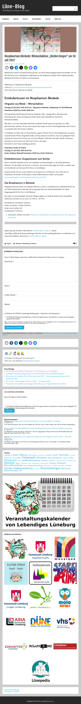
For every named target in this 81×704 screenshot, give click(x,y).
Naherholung (26, 243)
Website (7, 304)
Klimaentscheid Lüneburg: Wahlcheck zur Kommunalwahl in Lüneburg (36, 421)
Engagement (36, 19)
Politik (25, 19)
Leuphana (52, 460)
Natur (29, 463)
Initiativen (41, 457)
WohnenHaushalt (11, 471)
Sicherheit (68, 465)
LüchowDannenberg (61, 460)
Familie (55, 455)
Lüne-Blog (13, 6)
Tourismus (33, 243)
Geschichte (8, 458)
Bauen (16, 455)
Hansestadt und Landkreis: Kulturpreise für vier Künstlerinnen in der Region (32, 371)
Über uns (58, 19)
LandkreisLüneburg (31, 460)
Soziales (8, 468)
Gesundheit (17, 458)
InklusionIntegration (54, 458)
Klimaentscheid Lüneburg (13, 428)
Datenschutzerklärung (11, 690)
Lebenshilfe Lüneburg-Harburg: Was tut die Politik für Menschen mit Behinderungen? (35, 373)
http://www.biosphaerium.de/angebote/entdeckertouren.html (25, 177)
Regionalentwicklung (35, 465)
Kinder (71, 458)
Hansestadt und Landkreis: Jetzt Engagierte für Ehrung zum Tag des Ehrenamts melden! (36, 384)
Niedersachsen (44, 463)
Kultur (47, 19)
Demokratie (41, 455)
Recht (25, 465)
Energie (48, 455)
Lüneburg (5, 19)
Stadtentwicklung (23, 468)
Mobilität (9, 462)
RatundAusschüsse (13, 465)
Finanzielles (64, 455)
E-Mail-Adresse (10, 295)
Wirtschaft (65, 468)
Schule (55, 465)
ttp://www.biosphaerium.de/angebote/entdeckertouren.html (31, 87)
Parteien (53, 463)
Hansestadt (28, 457)
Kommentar (9, 261)
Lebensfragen (45, 460)
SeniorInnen (61, 465)
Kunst (19, 460)
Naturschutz (36, 463)
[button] (7, 67)
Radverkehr (61, 463)
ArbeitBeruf (8, 455)
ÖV (20, 471)
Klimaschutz (10, 460)
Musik (18, 463)
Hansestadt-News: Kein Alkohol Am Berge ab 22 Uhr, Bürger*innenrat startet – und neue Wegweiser (37, 437)
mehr (46, 323)
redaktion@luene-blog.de (41, 230)
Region (15, 19)
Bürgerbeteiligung (33, 455)
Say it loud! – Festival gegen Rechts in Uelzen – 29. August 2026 (28, 381)
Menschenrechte (71, 460)
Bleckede (18, 243)
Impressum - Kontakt (11, 691)
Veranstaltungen (50, 468)
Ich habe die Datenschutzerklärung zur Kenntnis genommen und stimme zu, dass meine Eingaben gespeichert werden (40, 317)
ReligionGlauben (48, 465)
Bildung (23, 455)
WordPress (38, 701)
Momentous (49, 701)
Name (7, 286)
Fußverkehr (72, 455)
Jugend (65, 458)
